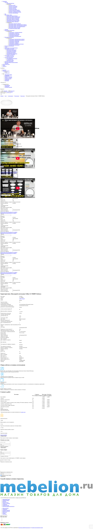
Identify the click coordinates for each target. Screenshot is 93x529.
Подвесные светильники (9, 45)
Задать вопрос (3, 447)
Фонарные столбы (10, 60)
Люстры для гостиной (13, 6)
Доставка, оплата (6, 500)
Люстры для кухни (12, 8)
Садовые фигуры (10, 59)
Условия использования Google (37, 527)
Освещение (5, 1)
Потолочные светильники (9, 30)
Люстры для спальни (13, 9)
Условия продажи (8, 78)
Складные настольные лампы (14, 28)
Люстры (6, 2)
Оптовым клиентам (8, 87)
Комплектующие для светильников (11, 62)
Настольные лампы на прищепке (13, 18)
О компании (7, 75)
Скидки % (4, 66)
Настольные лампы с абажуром (12, 21)
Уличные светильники (9, 57)
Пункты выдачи (5, 502)
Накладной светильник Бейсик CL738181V (8, 213)
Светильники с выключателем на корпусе (16, 40)
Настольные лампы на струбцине (13, 19)
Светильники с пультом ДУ (14, 33)
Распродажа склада (6, 64)
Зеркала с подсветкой (11, 54)
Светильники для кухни (9, 55)
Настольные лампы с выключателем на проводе (18, 25)
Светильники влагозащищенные (15, 36)
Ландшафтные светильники (12, 58)
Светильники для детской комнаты (11, 47)
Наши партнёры (6, 508)
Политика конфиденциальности (8, 506)
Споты (6, 46)
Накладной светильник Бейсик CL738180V (8, 193)
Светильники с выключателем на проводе (16, 39)
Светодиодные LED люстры (14, 10)
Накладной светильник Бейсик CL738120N (8, 172)
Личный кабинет (9, 91)
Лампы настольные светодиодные (13, 17)
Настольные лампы (8, 14)
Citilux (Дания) (22, 298)
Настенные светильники (9, 37)
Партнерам (5, 514)
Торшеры (6, 29)
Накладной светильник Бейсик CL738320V (8, 233)
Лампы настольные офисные (12, 15)
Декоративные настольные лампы (13, 20)
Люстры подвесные (10, 3)
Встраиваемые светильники (12, 53)
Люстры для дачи (12, 5)
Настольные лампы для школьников (13, 16)
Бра (5, 13)
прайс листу (23, 412)
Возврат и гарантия (8, 76)
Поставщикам (7, 85)
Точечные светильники (11, 52)
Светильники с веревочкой (14, 41)
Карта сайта (5, 512)
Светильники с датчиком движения (15, 32)
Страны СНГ (7, 72)
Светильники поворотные (14, 35)
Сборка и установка (8, 77)
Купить (2, 166)
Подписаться (3, 476)
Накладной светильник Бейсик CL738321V (8, 253)
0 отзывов (2, 131)
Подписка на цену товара (6, 475)
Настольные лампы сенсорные (14, 27)
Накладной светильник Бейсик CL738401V (8, 273)
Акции (4, 65)
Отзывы (4, 513)
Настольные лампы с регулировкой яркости (17, 26)
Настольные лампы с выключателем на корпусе (18, 24)
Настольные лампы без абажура (15, 23)
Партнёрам (7, 80)
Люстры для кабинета (13, 7)
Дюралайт (6, 63)
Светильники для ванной (9, 48)
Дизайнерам (7, 79)
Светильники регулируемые (14, 34)
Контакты (4, 501)
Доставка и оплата (6, 70)
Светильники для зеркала (11, 51)
